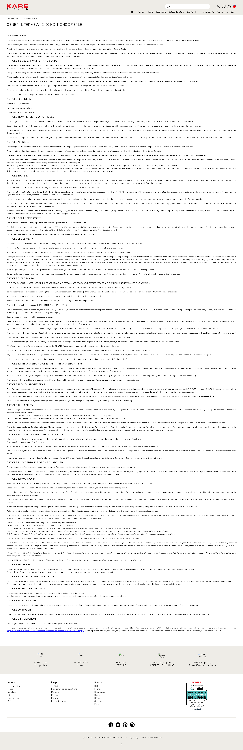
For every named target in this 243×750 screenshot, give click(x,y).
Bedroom (98, 695)
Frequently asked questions (64, 689)
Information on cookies (151, 737)
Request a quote (59, 701)
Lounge (97, 689)
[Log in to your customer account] (218, 6)
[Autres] (133, 13)
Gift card (12, 701)
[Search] (168, 6)
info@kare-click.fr (207, 396)
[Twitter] (118, 725)
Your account (14, 698)
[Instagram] (132, 725)
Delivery (55, 692)
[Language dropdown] (234, 6)
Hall (96, 686)
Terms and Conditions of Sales (109, 737)
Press (10, 689)
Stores (11, 695)
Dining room (100, 692)
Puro (96, 704)
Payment (55, 695)
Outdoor (98, 701)
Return (54, 698)
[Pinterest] (125, 725)
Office (97, 698)
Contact (54, 686)
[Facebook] (110, 725)
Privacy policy (132, 737)
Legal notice (87, 737)
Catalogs (12, 692)
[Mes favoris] (224, 6)
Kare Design (14, 686)
